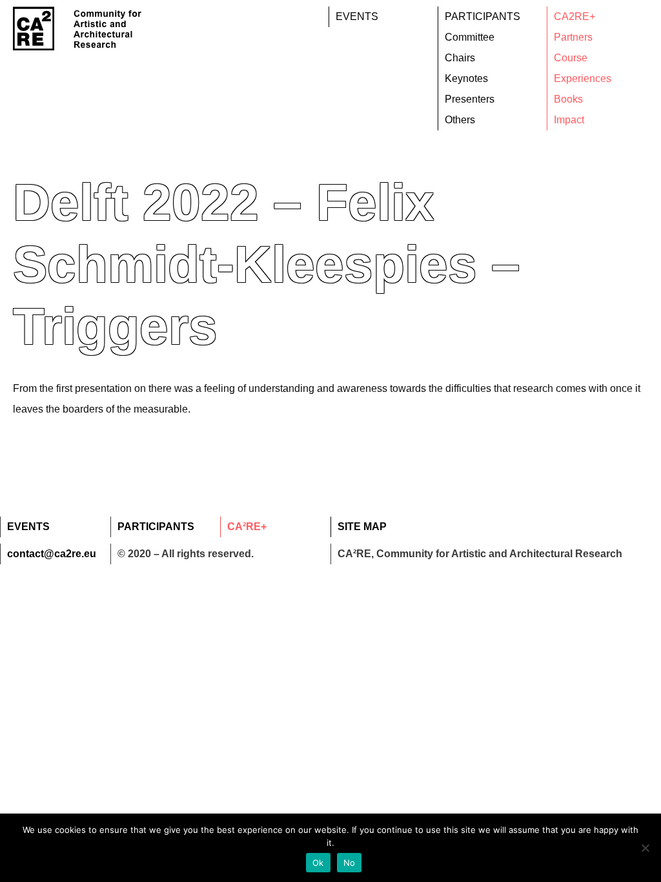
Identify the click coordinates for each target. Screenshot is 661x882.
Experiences (582, 78)
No (349, 862)
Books (568, 99)
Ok (318, 862)
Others (460, 119)
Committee (469, 37)
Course (570, 57)
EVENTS (357, 16)
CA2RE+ (574, 16)
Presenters (469, 99)
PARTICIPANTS (482, 16)
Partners (573, 37)
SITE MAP (362, 526)
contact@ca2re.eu (51, 553)
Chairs (460, 57)
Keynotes (466, 78)
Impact (569, 119)
